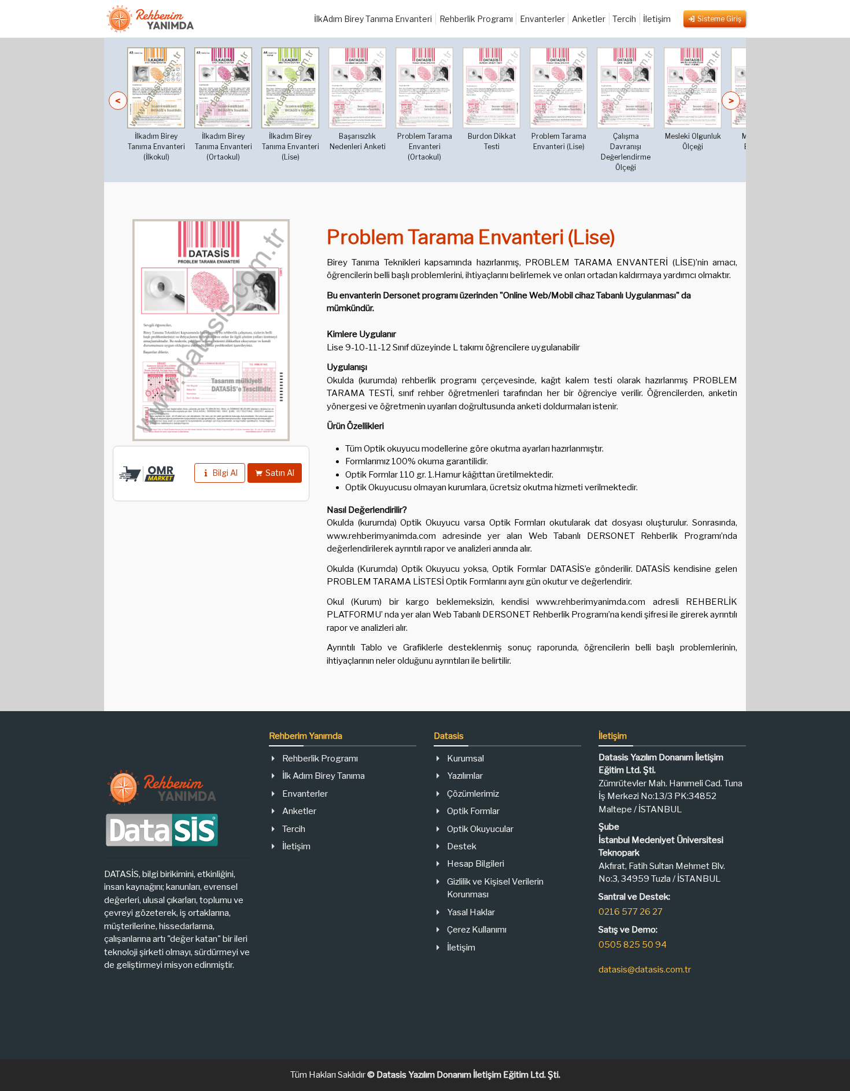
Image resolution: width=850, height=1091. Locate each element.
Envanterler (542, 19)
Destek (461, 846)
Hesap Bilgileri (475, 864)
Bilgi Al (225, 473)
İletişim (657, 19)
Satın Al (279, 473)
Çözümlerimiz (473, 794)
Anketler (588, 19)
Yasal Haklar (471, 912)
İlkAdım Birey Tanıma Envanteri (373, 19)
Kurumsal (465, 758)
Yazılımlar (465, 776)
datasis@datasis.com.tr (644, 969)
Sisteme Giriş (719, 18)
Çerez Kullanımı (477, 929)
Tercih (624, 19)
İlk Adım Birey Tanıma (323, 776)
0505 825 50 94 (632, 945)
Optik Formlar (473, 811)
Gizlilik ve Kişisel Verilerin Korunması (495, 888)
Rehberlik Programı (476, 19)
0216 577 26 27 (630, 912)
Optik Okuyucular (480, 829)
